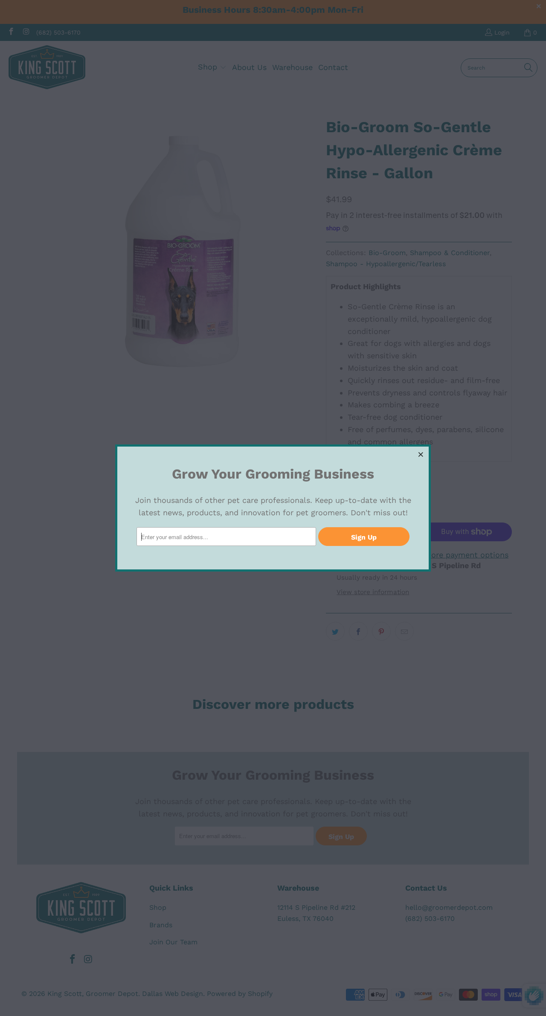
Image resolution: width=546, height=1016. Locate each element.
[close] (421, 454)
